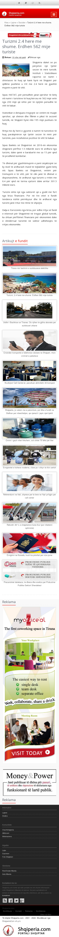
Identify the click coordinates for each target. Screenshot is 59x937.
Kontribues (7, 911)
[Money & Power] (28, 782)
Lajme (13, 22)
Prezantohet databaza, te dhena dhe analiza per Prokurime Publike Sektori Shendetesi (29, 584)
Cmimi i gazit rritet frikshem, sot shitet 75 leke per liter (29, 440)
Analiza (5, 816)
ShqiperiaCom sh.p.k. (11, 921)
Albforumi (5, 833)
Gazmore (5, 853)
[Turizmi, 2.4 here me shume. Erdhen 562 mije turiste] (29, 283)
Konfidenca (40, 911)
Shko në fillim (45, 914)
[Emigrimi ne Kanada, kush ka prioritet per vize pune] (29, 543)
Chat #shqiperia (8, 830)
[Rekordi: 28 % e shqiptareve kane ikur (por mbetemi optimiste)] (29, 512)
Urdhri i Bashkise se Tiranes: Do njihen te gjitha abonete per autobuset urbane (29, 324)
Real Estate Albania (9, 871)
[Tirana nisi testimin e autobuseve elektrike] (29, 256)
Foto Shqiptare (7, 857)
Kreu (7, 22)
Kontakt (18, 911)
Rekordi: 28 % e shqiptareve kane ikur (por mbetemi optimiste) (29, 526)
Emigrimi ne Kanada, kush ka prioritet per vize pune (29, 555)
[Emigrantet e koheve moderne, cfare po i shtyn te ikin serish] (29, 455)
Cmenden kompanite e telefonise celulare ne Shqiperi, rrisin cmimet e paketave (29, 354)
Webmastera (7, 836)
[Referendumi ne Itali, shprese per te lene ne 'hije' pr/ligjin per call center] (29, 482)
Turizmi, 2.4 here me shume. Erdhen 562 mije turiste (29, 295)
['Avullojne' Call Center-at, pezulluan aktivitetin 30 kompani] (29, 370)
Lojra (4, 850)
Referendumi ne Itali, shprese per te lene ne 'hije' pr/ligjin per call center (29, 496)
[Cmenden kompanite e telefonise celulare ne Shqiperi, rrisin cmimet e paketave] (29, 340)
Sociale (21, 22)
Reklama (29, 911)
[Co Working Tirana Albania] (28, 684)
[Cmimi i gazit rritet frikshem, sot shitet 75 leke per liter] (29, 428)
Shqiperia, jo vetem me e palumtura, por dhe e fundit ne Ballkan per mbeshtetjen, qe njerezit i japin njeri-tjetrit (29, 412)
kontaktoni (6, 895)
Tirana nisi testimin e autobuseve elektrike (29, 268)
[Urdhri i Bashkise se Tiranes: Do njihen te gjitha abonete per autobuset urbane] (29, 310)
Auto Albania (6, 874)
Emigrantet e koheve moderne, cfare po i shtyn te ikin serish (29, 467)
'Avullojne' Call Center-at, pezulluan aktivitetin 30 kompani (29, 382)
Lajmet (4, 813)
